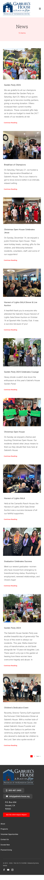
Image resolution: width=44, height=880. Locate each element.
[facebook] (4, 870)
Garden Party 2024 (12, 628)
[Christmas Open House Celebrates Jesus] (22, 211)
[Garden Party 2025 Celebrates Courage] (22, 352)
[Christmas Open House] (22, 412)
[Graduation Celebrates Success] (22, 542)
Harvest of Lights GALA (14, 498)
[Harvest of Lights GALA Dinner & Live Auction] (22, 283)
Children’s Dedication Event (16, 707)
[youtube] (8, 870)
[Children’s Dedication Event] (22, 688)
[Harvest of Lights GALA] (22, 479)
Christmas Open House (14, 432)
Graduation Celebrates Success (18, 561)
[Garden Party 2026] (22, 63)
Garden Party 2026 (12, 85)
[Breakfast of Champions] (22, 145)
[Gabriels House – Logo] (16, 3)
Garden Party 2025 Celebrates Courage (21, 372)
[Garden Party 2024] (22, 608)
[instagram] (12, 870)
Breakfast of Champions (15, 165)
